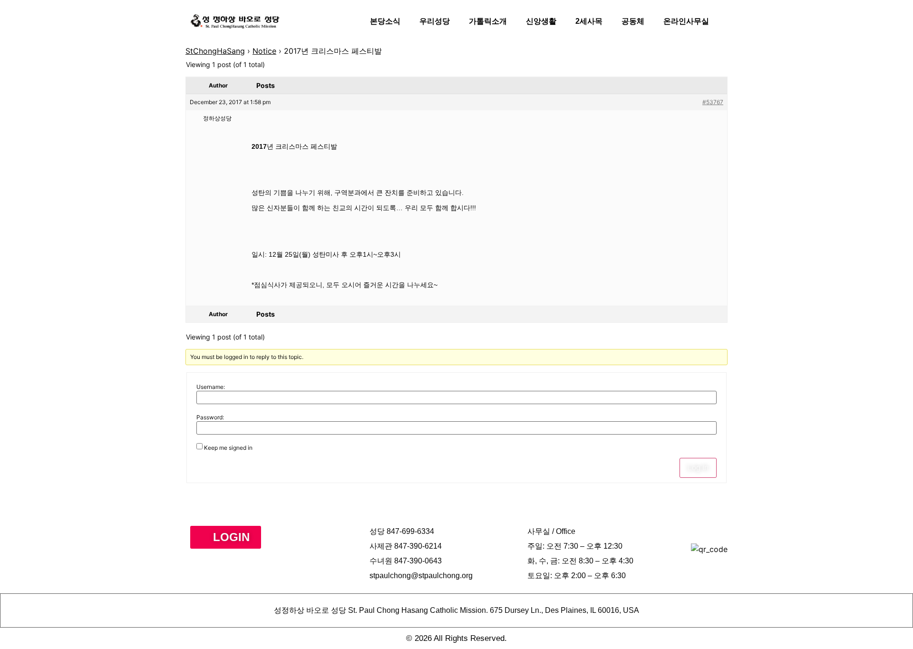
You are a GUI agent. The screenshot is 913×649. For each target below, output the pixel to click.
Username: (210, 387)
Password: (210, 417)
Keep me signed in (228, 448)
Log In (698, 468)
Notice (264, 51)
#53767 (712, 102)
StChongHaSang (215, 51)
